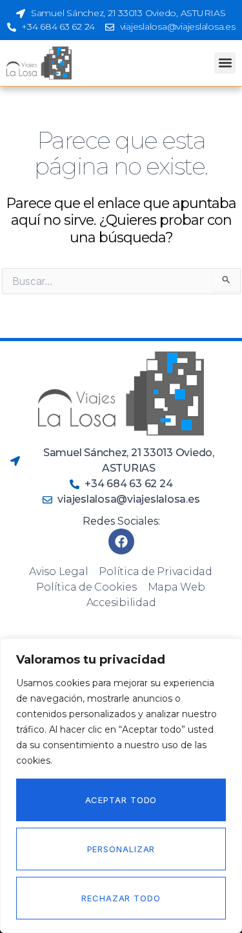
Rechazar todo (121, 898)
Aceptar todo (121, 800)
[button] (225, 63)
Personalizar (121, 849)
